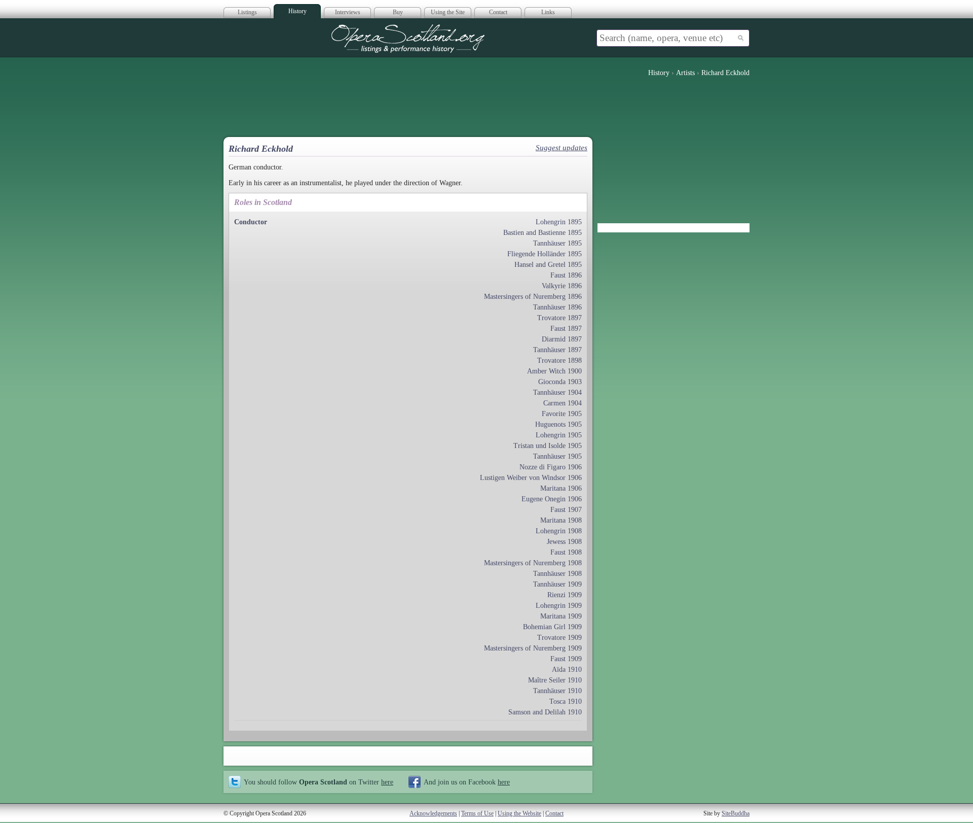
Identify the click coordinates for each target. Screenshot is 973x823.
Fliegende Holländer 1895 (544, 254)
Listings (247, 12)
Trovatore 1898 (559, 360)
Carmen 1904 (562, 403)
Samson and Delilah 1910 (545, 712)
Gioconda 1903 (560, 382)
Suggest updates (561, 148)
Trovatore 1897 (559, 318)
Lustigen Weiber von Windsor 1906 (531, 478)
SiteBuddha (736, 813)
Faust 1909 (566, 659)
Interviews (347, 12)
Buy (398, 12)
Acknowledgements (433, 813)
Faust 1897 (566, 328)
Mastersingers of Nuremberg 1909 (533, 648)
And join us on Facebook (467, 782)
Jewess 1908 (564, 541)
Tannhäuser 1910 (557, 691)
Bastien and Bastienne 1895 (542, 232)
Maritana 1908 (561, 520)
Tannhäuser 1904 (557, 392)
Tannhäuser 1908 (557, 573)
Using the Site (448, 12)
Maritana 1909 (561, 616)
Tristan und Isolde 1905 (547, 446)
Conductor (250, 222)
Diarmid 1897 (562, 339)
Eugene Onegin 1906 (551, 499)
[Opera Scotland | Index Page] (407, 38)
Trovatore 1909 (559, 637)
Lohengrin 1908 (559, 531)
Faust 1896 (566, 275)
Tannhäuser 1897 (557, 350)
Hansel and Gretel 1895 (548, 264)
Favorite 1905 (562, 414)
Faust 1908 (566, 552)
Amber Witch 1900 (554, 371)
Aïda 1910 (567, 669)
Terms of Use (477, 813)
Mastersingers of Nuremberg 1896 (533, 296)
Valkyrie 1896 (562, 286)
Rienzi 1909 (564, 595)
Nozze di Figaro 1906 (550, 467)
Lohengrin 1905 (559, 435)
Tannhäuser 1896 (557, 307)
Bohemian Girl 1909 (552, 627)
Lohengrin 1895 (559, 222)
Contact (498, 12)
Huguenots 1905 (558, 424)
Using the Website (519, 813)
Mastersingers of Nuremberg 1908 (533, 563)
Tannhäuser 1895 (557, 243)
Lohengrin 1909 (559, 605)
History (297, 11)
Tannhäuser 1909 (557, 584)
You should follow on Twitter (318, 782)
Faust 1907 (566, 509)
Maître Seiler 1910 (555, 680)
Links (548, 12)
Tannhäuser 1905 (557, 456)
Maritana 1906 (561, 488)
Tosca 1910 (565, 701)
